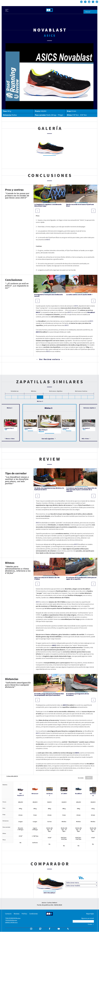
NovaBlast (91, 312)
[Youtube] (89, 2)
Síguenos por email (87, 918)
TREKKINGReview (11, 920)
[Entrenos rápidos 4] (65, 397)
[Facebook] (85, 2)
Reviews (16, 914)
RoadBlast (78, 793)
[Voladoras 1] (8, 397)
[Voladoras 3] (21, 397)
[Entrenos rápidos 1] (46, 397)
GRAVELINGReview (11, 922)
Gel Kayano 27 (20, 794)
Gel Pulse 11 (93, 794)
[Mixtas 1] (27, 397)
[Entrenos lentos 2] (78, 397)
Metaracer (35, 793)
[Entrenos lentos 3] (84, 397)
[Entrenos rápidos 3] (59, 397)
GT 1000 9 (64, 793)
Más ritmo (85, 438)
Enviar (90, 924)
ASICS (48, 240)
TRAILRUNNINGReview (12, 918)
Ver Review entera (49, 359)
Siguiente (94, 790)
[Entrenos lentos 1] (72, 397)
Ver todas (81, 778)
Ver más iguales (48, 439)
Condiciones (33, 914)
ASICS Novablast (11, 44)
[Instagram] (81, 2)
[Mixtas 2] (34, 397)
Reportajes (90, 914)
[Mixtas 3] (40, 397)
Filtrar (89, 778)
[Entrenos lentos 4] (91, 397)
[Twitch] (97, 2)
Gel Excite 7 (49, 794)
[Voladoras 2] (15, 397)
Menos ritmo (10, 438)
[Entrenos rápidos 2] (53, 397)
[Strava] (93, 2)
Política (24, 914)
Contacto (8, 914)
